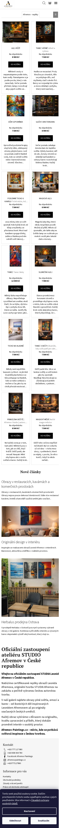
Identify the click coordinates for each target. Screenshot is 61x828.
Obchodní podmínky (12, 780)
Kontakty (7, 776)
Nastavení (29, 811)
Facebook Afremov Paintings (20, 756)
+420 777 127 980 (14, 749)
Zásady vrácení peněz (13, 783)
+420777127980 (14, 763)
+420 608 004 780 (14, 752)
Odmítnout (15, 820)
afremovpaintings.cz (16, 759)
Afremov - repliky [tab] (30, 14)
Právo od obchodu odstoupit (15, 787)
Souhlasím (43, 820)
